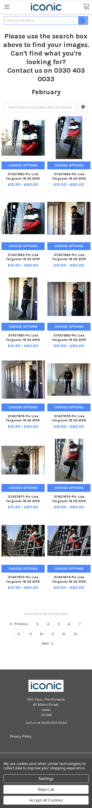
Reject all (46, 789)
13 (75, 634)
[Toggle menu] (6, 6)
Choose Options (23, 165)
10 (41, 634)
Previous (20, 624)
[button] (83, 107)
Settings (46, 778)
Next (45, 644)
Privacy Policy (20, 736)
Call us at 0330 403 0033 (46, 723)
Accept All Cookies (46, 800)
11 (53, 634)
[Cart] (86, 7)
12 (63, 634)
